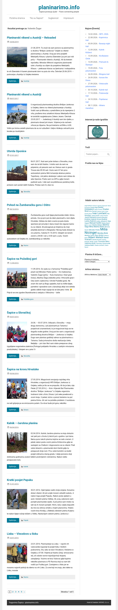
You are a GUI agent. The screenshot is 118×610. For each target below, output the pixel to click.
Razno (26, 245)
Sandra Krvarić (97, 239)
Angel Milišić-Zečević (91, 205)
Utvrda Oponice (16, 151)
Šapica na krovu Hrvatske (23, 369)
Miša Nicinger (96, 231)
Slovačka (27, 192)
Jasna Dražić (95, 215)
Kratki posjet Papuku (20, 480)
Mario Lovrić (88, 225)
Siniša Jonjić (94, 241)
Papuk (26, 520)
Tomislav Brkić (103, 241)
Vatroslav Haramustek (103, 243)
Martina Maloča (97, 225)
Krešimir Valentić (91, 219)
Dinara (26, 410)
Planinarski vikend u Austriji (24, 94)
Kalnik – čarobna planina (22, 423)
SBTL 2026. (104, 34)
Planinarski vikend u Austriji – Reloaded (31, 37)
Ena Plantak (93, 211)
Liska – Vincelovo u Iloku (22, 533)
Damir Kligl (93, 207)
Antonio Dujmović (102, 205)
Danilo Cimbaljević (94, 208)
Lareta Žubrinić (90, 221)
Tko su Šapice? (36, 18)
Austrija (26, 81)
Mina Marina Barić (96, 227)
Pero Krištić (99, 235)
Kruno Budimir (102, 219)
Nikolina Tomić (89, 235)
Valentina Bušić (90, 243)
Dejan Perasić (98, 209)
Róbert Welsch (95, 237)
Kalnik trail (103, 90)
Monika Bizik (102, 233)
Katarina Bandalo (101, 217)
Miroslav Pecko (94, 230)
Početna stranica (17, 18)
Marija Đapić (106, 223)
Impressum (68, 18)
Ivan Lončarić (99, 213)
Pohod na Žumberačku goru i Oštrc (28, 205)
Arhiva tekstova (91, 274)
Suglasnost (53, 18)
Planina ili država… (92, 259)
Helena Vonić (101, 211)
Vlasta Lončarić (99, 245)
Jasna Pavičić (104, 215)
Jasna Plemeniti (90, 217)
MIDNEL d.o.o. (104, 602)
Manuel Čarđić (95, 223)
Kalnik (26, 467)
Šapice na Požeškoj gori (22, 258)
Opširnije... (13, 81)
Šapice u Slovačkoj (19, 312)
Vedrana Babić (89, 245)
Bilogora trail (104, 74)
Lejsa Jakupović (102, 221)
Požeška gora (28, 299)
